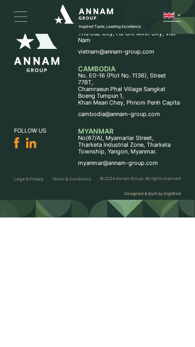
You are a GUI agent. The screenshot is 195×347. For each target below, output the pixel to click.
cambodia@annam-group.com (119, 114)
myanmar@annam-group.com (118, 163)
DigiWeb (172, 193)
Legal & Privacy (28, 179)
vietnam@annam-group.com (116, 51)
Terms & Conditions (72, 179)
